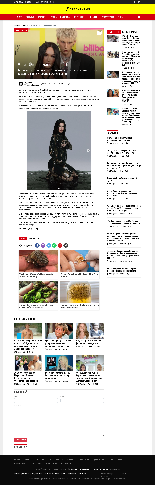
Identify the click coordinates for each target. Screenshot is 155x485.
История (111, 459)
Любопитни (42, 17)
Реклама (17, 473)
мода (40, 463)
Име (16, 396)
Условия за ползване (101, 469)
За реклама (44, 2)
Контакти (25, 473)
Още (120, 17)
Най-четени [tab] (114, 32)
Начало (37, 2)
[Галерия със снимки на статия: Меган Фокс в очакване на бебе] (59, 53)
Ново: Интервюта (67, 463)
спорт (128, 459)
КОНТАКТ (52, 2)
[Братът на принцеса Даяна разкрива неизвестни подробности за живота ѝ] (59, 338)
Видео (32, 463)
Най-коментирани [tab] (130, 32)
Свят (53, 17)
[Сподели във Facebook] (37, 245)
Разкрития (30, 17)
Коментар (18, 405)
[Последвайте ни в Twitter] (139, 2)
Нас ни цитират (20, 463)
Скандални (92, 17)
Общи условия (36, 473)
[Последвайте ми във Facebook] (134, 2)
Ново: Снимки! (51, 463)
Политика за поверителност (81, 469)
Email (62, 396)
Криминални (79, 17)
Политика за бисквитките (76, 473)
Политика (64, 17)
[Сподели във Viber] (43, 245)
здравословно (108, 17)
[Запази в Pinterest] (60, 245)
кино (120, 459)
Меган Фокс (34, 238)
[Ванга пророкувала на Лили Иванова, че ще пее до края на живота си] (59, 370)
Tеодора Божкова (31, 85)
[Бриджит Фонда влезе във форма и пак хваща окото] (90, 338)
